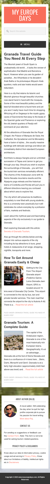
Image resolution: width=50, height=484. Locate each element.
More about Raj (26, 418)
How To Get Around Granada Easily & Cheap (21, 259)
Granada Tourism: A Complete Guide (18, 324)
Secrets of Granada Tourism (16, 231)
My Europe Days (25, 15)
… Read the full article (23, 304)
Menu (27, 44)
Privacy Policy (30, 456)
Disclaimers (14, 462)
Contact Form (13, 435)
